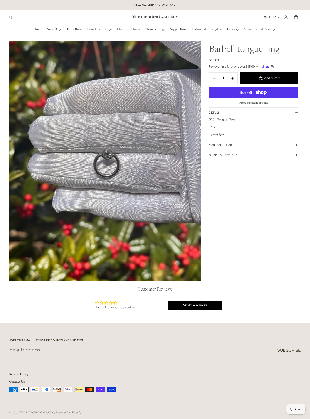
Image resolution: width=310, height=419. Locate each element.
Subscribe (289, 350)
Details (214, 112)
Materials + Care (221, 145)
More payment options (253, 103)
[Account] (286, 17)
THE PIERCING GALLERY (36, 412)
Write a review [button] (195, 305)
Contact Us (17, 381)
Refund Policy (19, 374)
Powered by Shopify (68, 412)
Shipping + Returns (223, 155)
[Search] (10, 17)
